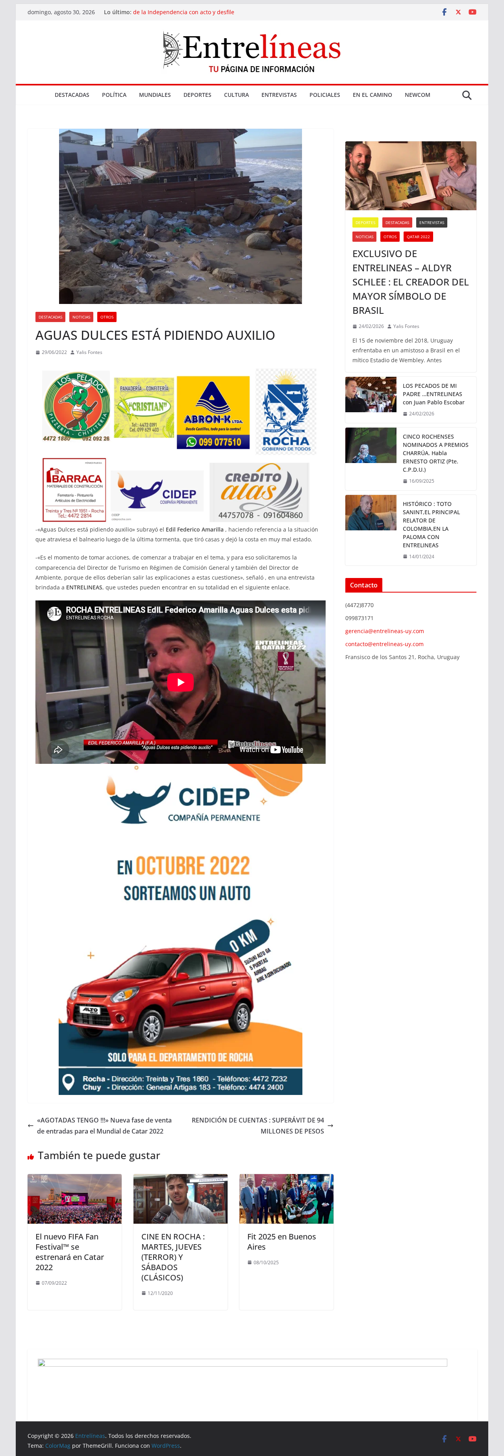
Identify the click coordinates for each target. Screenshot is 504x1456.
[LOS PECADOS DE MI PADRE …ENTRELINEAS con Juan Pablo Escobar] (371, 400)
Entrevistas (279, 94)
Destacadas (72, 94)
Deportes (197, 94)
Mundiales (155, 94)
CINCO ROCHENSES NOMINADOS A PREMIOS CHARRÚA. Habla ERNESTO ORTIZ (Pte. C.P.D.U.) (436, 453)
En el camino (372, 94)
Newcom (417, 94)
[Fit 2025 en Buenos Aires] (286, 1179)
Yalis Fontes (89, 352)
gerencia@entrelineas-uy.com (384, 631)
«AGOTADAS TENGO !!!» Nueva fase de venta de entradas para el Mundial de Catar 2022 (104, 1126)
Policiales (324, 94)
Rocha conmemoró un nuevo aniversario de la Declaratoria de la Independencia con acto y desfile (210, 16)
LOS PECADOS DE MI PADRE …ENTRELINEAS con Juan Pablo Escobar (434, 394)
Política (114, 94)
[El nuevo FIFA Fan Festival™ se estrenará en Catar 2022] (75, 1179)
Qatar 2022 (418, 236)
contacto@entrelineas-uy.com (384, 644)
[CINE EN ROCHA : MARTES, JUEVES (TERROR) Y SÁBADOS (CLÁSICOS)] (180, 1179)
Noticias (81, 317)
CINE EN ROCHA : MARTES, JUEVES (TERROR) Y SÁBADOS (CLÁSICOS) (173, 1257)
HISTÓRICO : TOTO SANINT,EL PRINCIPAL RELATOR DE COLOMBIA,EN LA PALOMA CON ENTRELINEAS (431, 524)
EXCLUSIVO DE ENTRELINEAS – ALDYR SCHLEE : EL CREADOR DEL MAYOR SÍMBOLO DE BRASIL (410, 282)
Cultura (236, 94)
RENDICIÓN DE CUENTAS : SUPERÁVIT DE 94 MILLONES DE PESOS (258, 1126)
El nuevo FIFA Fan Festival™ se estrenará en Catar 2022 (69, 1252)
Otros (106, 317)
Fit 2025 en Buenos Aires (281, 1241)
